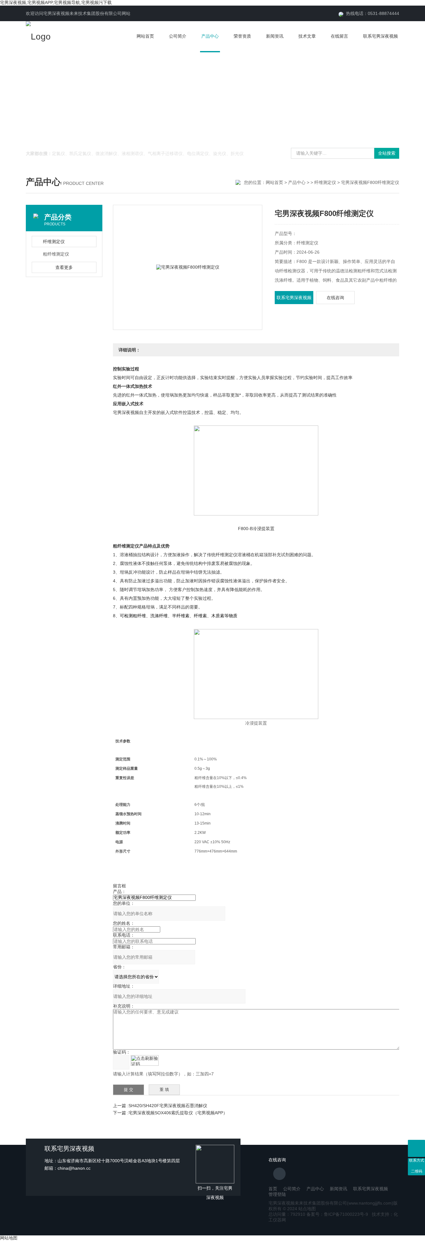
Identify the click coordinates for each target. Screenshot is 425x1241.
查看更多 (64, 267)
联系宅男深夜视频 (380, 36)
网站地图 (8, 1237)
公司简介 (177, 36)
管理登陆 (277, 1194)
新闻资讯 (274, 36)
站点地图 (307, 1208)
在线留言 (339, 36)
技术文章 (307, 36)
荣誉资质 (242, 36)
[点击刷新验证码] (145, 1060)
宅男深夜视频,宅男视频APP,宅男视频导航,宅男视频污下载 (56, 2)
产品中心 (210, 36)
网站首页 (145, 36)
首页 (273, 1188)
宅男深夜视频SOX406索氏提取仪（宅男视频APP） (177, 1112)
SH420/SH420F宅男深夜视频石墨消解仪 (167, 1105)
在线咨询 (335, 297)
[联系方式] (416, 1148)
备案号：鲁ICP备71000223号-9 (337, 1214)
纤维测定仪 (325, 182)
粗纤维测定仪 (56, 253)
